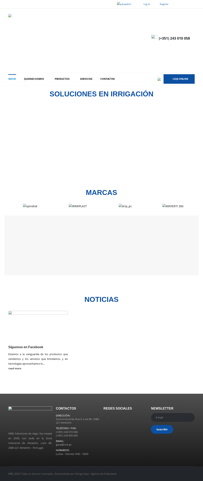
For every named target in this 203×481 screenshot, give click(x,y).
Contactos (107, 79)
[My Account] (191, 44)
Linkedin (126, 418)
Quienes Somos (34, 79)
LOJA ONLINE (180, 79)
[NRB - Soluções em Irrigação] (67, 40)
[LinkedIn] (191, 4)
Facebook (108, 418)
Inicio (12, 79)
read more (15, 368)
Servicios (86, 79)
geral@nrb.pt (64, 444)
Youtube (117, 418)
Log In (147, 4)
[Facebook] (179, 4)
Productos (62, 79)
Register (164, 4)
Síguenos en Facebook (25, 347)
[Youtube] (185, 4)
